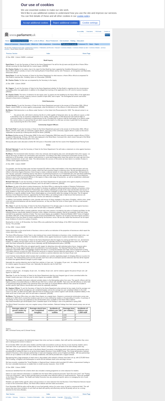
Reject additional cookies (65, 23)
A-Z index (8, 397)
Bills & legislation (45, 44)
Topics (97, 44)
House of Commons (11, 44)
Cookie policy (76, 397)
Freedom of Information (33, 397)
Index (48, 53)
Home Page (86, 53)
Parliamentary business (19, 41)
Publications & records (69, 44)
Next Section (10, 394)
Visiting (72, 41)
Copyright (60, 397)
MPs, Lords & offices (37, 41)
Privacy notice (67, 397)
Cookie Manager (68, 398)
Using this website (51, 397)
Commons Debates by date (80, 47)
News (91, 44)
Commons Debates (66, 47)
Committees (56, 44)
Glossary (15, 397)
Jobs (43, 397)
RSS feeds (98, 31)
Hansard (57, 47)
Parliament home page (18, 47)
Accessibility (80, 31)
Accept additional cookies (35, 23)
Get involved (64, 41)
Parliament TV (83, 44)
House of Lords (25, 44)
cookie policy (83, 16)
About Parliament (52, 41)
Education (80, 41)
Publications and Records (47, 47)
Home (7, 41)
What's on (34, 44)
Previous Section (11, 53)
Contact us (107, 31)
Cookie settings (90, 23)
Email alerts (90, 31)
